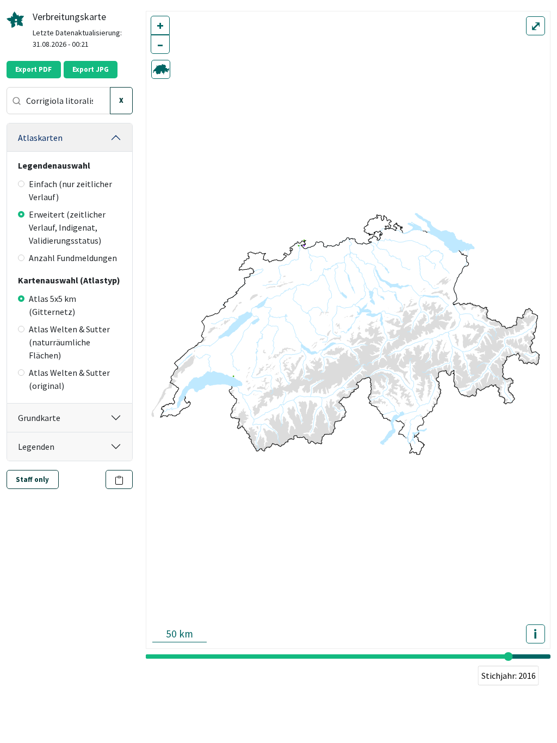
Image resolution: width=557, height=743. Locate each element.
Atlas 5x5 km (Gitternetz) (52, 305)
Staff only (32, 479)
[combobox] (58, 100)
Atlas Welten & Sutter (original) (69, 379)
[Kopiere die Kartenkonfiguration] (119, 479)
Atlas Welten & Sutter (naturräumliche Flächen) (69, 342)
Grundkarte (39, 417)
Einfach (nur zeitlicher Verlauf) (70, 190)
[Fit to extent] (160, 69)
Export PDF (33, 69)
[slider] (508, 656)
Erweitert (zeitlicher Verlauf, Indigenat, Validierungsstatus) (67, 227)
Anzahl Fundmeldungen (73, 257)
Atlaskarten (40, 137)
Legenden (36, 446)
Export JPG (90, 69)
